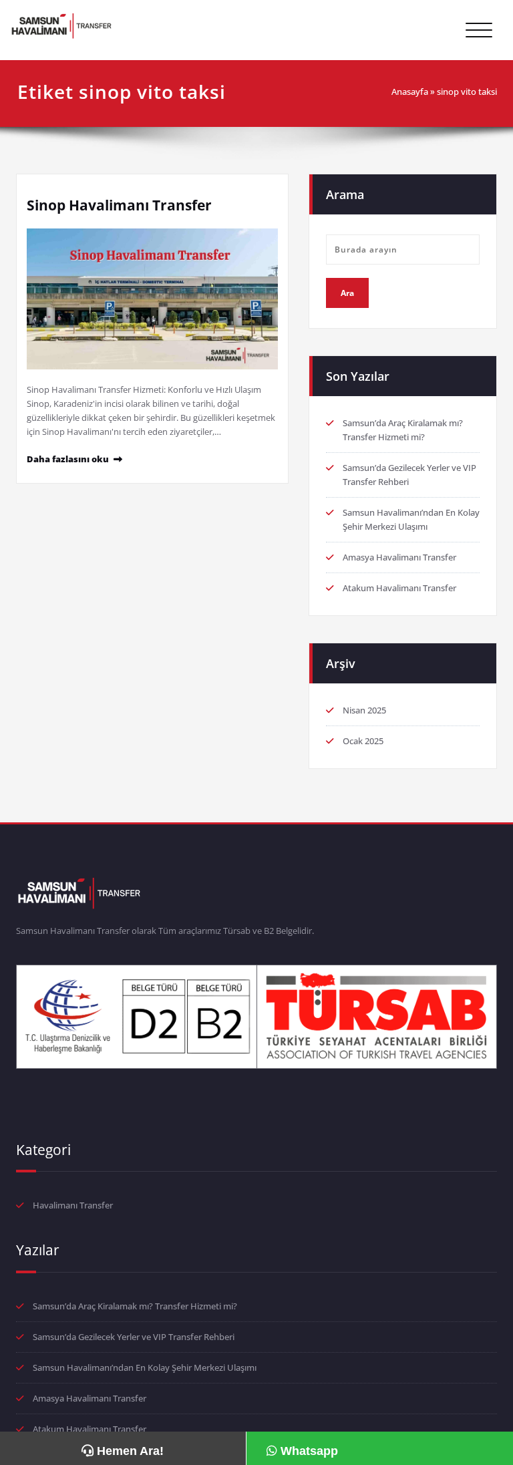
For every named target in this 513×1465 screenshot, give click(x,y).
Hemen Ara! (129, 1451)
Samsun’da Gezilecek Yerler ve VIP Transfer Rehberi (133, 1337)
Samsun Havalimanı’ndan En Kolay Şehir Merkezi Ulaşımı (144, 1367)
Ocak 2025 (363, 741)
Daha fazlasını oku (68, 459)
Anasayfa (409, 92)
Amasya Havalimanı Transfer (399, 557)
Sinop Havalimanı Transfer (119, 205)
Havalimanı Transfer (73, 1205)
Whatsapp (307, 1451)
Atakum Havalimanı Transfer (399, 588)
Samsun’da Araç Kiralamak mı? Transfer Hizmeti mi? (135, 1306)
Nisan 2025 (364, 710)
